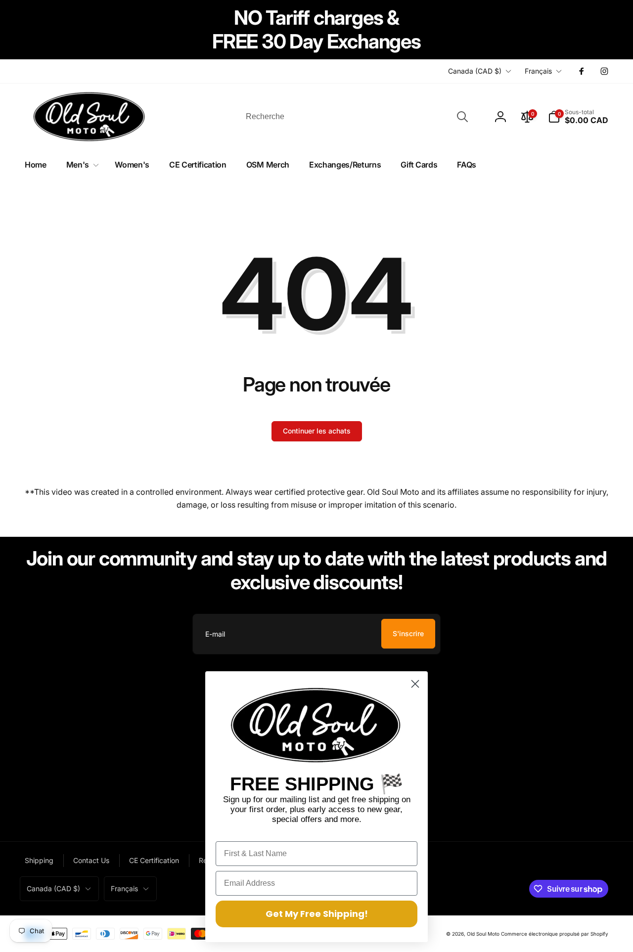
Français (538, 71)
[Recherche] (462, 117)
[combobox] (356, 116)
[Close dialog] (415, 683)
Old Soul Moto (483, 934)
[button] (578, 116)
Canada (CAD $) (474, 71)
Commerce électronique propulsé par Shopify (554, 934)
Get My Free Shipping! (317, 914)
